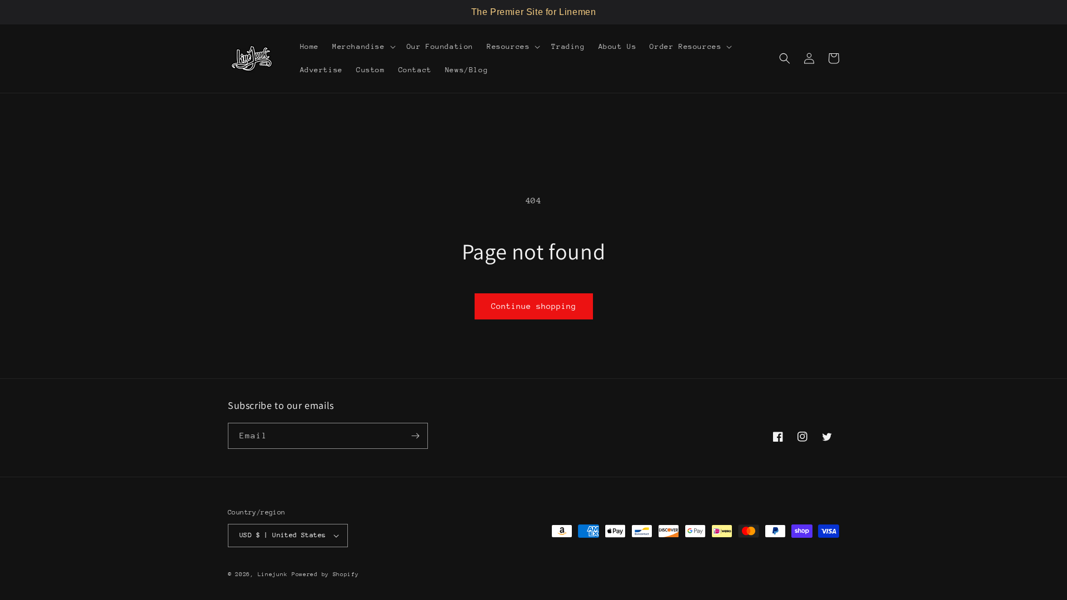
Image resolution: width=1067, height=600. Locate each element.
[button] (363, 46)
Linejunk (273, 574)
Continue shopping (533, 306)
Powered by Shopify (325, 574)
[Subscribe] (415, 436)
